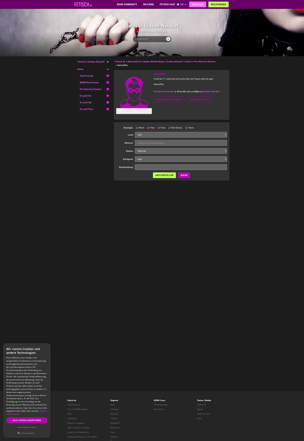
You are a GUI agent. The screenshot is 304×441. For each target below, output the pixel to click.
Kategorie (128, 159)
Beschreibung (126, 167)
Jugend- (70, 432)
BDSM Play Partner (89, 82)
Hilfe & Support (73, 405)
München (114, 414)
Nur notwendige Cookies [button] (26, 427)
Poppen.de (201, 405)
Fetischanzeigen (161, 405)
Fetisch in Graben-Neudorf (91, 61)
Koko (199, 418)
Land (130, 135)
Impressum (72, 418)
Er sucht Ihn (86, 96)
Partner (200, 400)
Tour (69, 409)
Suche (184, 175)
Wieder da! (198, 4)
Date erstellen (164, 175)
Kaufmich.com (203, 414)
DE (182, 4)
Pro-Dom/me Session (90, 89)
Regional (114, 400)
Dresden (114, 437)
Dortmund (115, 428)
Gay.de (200, 409)
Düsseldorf (115, 423)
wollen (86, 428)
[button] (27, 433)
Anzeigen (128, 127)
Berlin (113, 405)
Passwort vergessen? (76, 423)
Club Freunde (86, 76)
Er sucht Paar (86, 109)
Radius (129, 151)
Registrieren (218, 4)
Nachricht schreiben (168, 99)
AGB (69, 414)
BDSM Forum (159, 400)
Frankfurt (114, 418)
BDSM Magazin (81, 409)
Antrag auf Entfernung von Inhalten (82, 437)
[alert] (27, 390)
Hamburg (114, 409)
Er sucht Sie (86, 102)
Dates (80, 69)
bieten (77, 428)
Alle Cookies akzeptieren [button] (27, 420)
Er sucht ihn (159, 409)
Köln (112, 432)
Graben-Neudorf (212, 91)
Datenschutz (84, 432)
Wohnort (128, 143)
